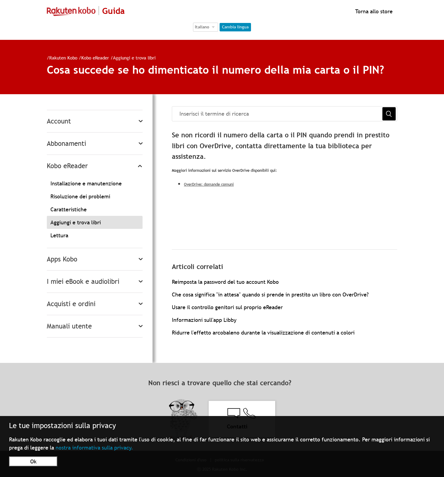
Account (59, 121)
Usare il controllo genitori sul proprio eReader (227, 307)
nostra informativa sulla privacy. (94, 447)
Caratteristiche (68, 209)
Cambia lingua (235, 27)
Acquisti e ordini (71, 304)
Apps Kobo (62, 259)
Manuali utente (69, 326)
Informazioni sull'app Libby (204, 319)
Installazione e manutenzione (86, 183)
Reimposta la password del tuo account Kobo (225, 281)
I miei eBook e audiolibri (83, 281)
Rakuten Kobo (63, 58)
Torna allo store (373, 11)
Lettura (59, 235)
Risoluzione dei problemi (80, 196)
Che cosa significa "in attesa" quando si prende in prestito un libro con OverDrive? (270, 294)
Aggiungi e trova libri (134, 58)
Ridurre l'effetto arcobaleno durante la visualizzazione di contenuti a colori (263, 332)
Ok (33, 461)
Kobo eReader (95, 58)
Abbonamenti (66, 143)
